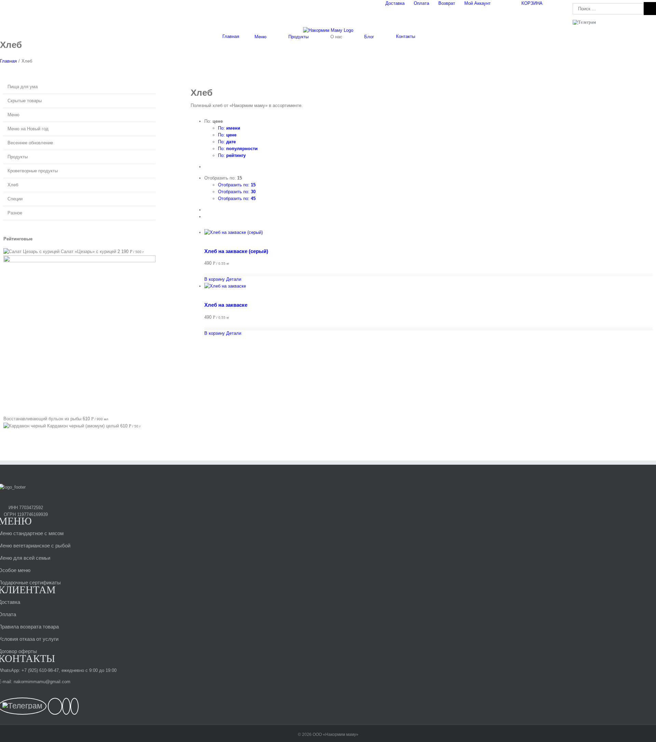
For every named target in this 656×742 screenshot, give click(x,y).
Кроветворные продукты (33, 170)
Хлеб (13, 184)
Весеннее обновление (30, 142)
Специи (15, 198)
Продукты (18, 156)
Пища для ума (23, 86)
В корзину (214, 279)
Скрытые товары (25, 100)
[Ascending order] (206, 166)
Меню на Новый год (28, 128)
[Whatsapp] (66, 706)
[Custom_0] (74, 706)
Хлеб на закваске (225, 305)
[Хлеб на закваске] (428, 289)
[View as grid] (206, 209)
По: (229, 128)
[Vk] (55, 706)
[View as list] (206, 216)
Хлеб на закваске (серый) (236, 251)
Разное (15, 212)
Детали (233, 279)
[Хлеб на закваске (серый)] (428, 236)
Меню (13, 114)
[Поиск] (432, 36)
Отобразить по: (237, 184)
